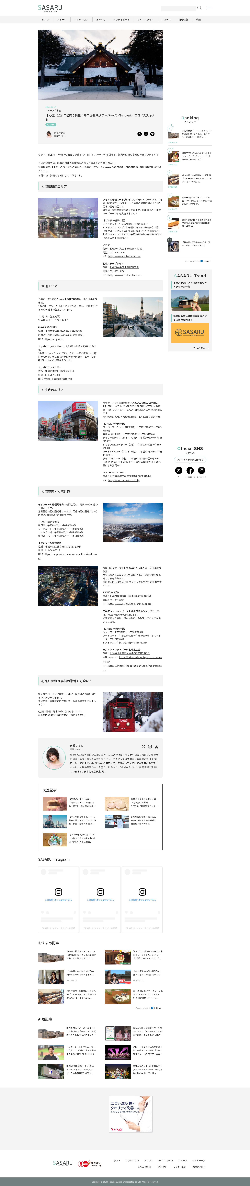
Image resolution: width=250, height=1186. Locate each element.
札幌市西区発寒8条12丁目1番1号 (63, 546)
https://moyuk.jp (53, 339)
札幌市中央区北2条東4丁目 (59, 371)
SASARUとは (144, 1166)
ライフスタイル (166, 1160)
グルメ (117, 1160)
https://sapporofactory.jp (58, 378)
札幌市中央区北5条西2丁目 (124, 267)
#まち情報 (51, 124)
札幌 (58, 110)
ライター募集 (179, 1166)
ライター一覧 (198, 1160)
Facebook (190, 476)
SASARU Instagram (54, 859)
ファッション (132, 1160)
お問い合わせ (199, 1166)
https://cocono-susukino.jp (123, 480)
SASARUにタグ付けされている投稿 (58, 928)
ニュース (182, 1160)
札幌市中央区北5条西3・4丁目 (126, 248)
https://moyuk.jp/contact (68, 335)
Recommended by (143, 1008)
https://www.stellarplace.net (124, 275)
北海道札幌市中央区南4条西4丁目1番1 (130, 476)
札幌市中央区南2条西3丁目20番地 (63, 330)
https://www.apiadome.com (124, 256)
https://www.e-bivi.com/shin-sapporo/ (130, 603)
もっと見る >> (201, 348)
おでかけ (148, 1160)
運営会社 (162, 1166)
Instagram (201, 476)
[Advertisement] (190, 48)
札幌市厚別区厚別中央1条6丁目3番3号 (130, 596)
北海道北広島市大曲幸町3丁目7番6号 (130, 653)
